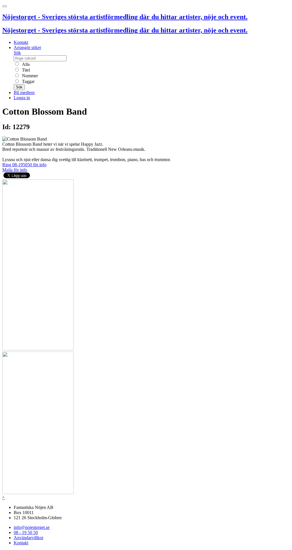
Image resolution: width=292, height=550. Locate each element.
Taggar (28, 81)
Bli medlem (24, 92)
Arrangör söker (27, 47)
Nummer (29, 75)
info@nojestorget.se (32, 527)
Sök (17, 52)
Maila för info (14, 169)
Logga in (22, 97)
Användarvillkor (28, 537)
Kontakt (21, 42)
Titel (25, 70)
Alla (25, 64)
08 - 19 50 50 (26, 532)
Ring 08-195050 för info (24, 164)
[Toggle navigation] (4, 6)
